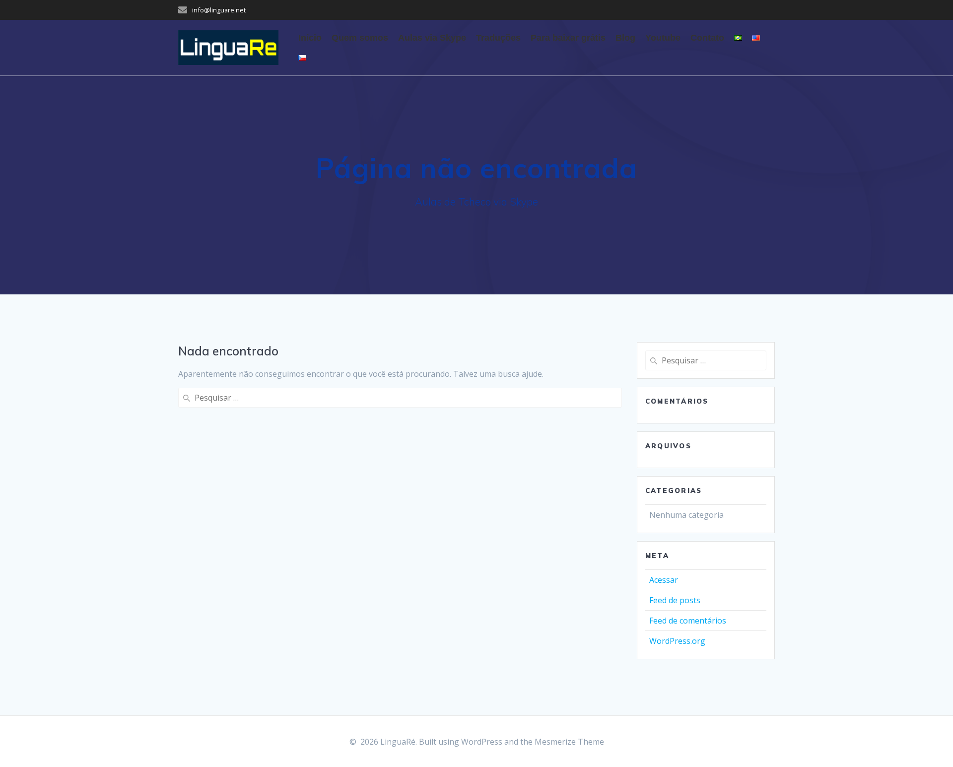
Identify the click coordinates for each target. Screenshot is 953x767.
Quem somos (360, 38)
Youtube (663, 38)
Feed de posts (674, 600)
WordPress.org (677, 640)
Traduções (498, 38)
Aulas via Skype (432, 38)
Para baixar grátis (568, 38)
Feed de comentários (687, 620)
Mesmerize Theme (569, 741)
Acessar (663, 579)
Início (310, 38)
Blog (625, 38)
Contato (707, 38)
